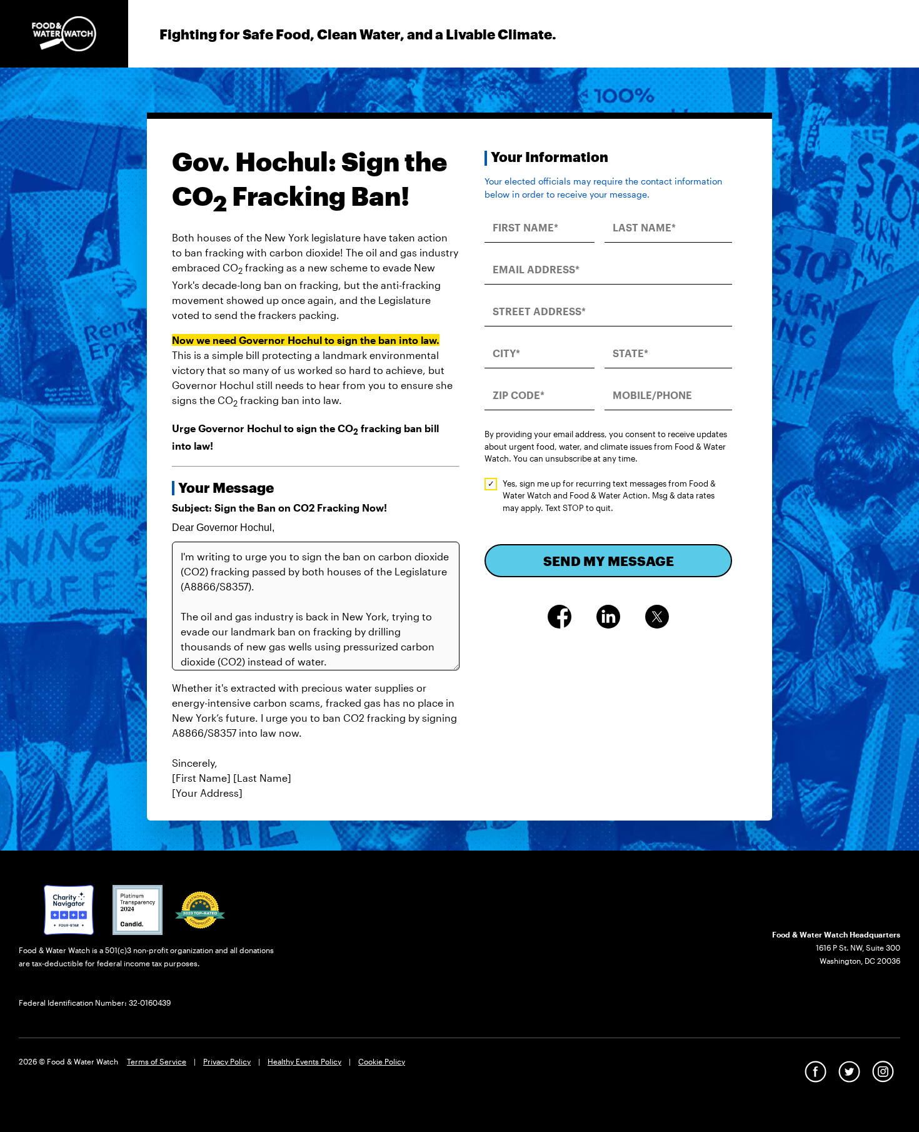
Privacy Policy (227, 1061)
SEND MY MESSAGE (608, 561)
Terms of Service (156, 1061)
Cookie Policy (381, 1061)
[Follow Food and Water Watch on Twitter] (849, 1071)
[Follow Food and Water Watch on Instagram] (883, 1071)
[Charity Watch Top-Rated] (69, 908)
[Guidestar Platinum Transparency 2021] (138, 908)
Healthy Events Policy (304, 1061)
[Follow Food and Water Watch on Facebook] (815, 1071)
